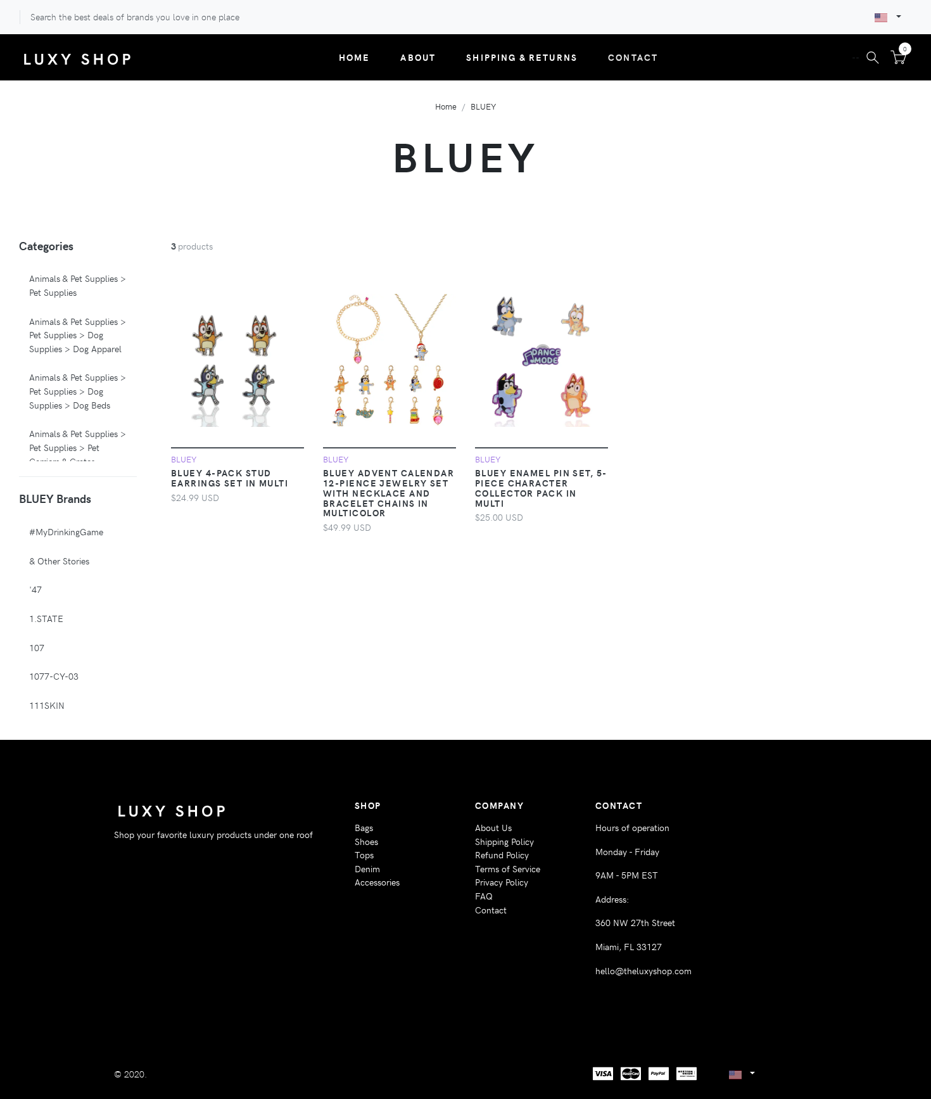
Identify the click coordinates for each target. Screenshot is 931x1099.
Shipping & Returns (522, 57)
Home (354, 57)
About (418, 57)
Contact (633, 57)
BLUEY (483, 106)
